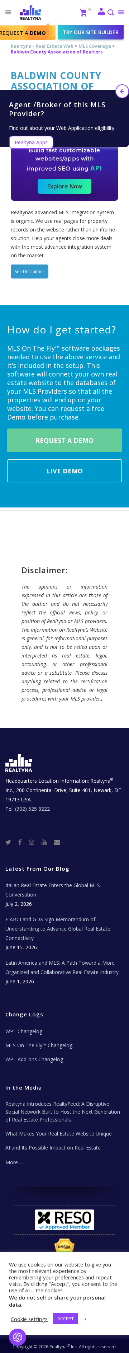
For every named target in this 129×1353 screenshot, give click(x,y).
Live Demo (65, 471)
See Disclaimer (29, 271)
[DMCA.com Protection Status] (65, 1249)
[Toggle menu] (119, 12)
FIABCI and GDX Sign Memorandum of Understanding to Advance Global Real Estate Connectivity (57, 928)
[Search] (110, 13)
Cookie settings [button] (29, 1319)
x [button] (85, 1318)
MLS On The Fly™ (33, 348)
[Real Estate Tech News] (57, 841)
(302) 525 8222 (32, 808)
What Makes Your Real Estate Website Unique (58, 1133)
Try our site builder (91, 32)
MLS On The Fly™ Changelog (38, 1045)
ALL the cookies (44, 1290)
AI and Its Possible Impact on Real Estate (53, 1147)
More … (14, 1162)
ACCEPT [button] (65, 1318)
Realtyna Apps (31, 142)
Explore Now (64, 186)
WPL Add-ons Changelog (34, 1059)
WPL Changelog (23, 1031)
